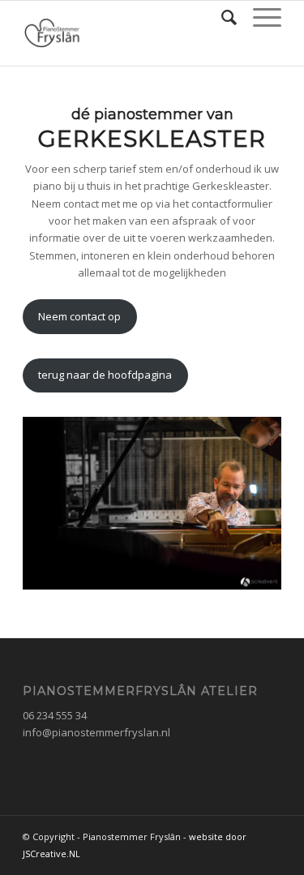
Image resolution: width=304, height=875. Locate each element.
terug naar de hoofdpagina (105, 374)
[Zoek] (221, 17)
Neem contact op (79, 316)
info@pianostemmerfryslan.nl (96, 732)
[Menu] (259, 17)
